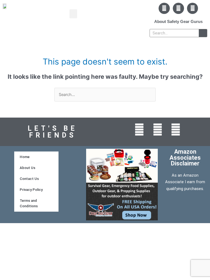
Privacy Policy (31, 190)
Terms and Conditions (29, 203)
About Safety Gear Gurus (178, 21)
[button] (73, 13)
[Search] (203, 33)
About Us (27, 168)
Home (25, 157)
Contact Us (29, 179)
